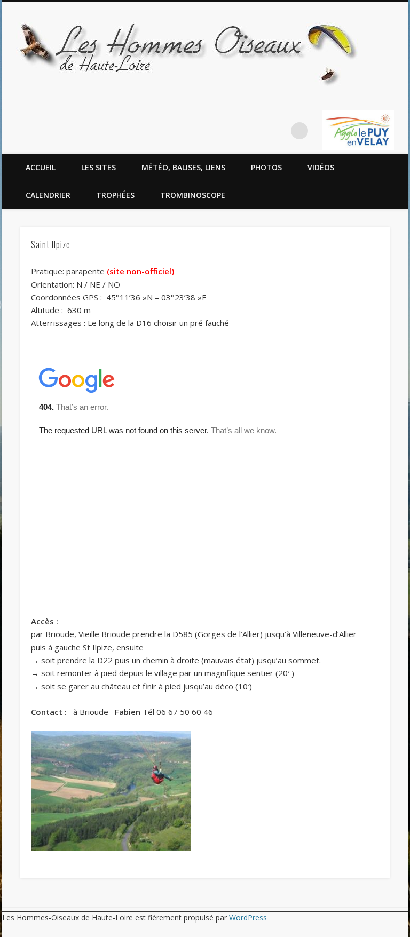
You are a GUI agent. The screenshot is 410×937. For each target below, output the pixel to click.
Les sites (98, 167)
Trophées (115, 195)
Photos (266, 167)
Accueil (41, 167)
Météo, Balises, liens (183, 167)
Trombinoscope (192, 195)
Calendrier (48, 195)
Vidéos (321, 167)
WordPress (248, 917)
